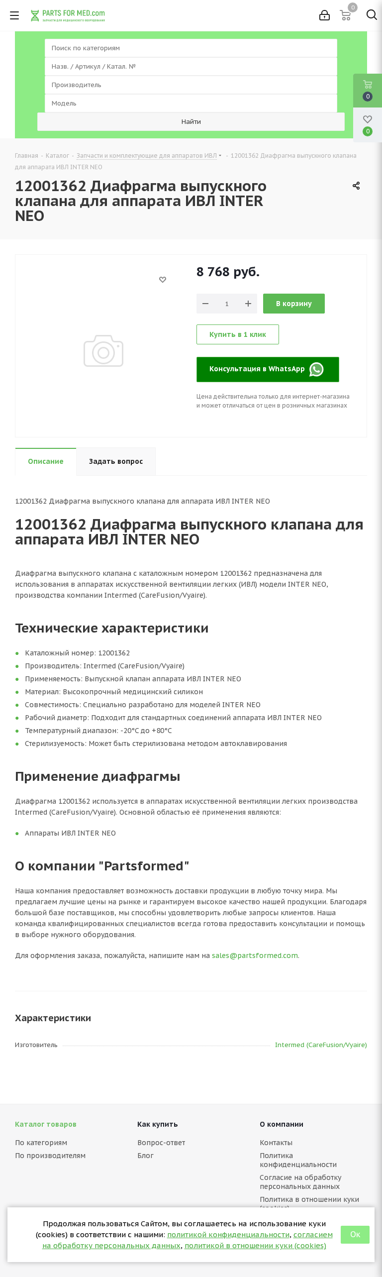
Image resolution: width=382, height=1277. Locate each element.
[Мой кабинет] (324, 15)
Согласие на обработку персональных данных (300, 1182)
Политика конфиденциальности (298, 1160)
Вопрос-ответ (161, 1142)
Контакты (276, 1142)
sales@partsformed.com (255, 955)
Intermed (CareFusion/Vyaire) (321, 1045)
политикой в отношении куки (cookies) (255, 1245)
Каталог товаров (46, 1124)
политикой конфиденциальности (228, 1234)
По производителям (50, 1155)
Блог (145, 1155)
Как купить (157, 1124)
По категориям (41, 1142)
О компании (281, 1124)
